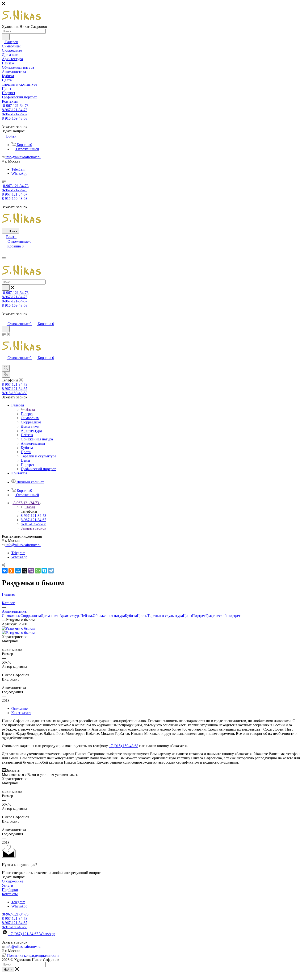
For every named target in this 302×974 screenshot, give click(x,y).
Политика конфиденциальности (33, 955)
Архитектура (69, 616)
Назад (30, 409)
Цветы (142, 616)
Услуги (7, 885)
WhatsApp (19, 173)
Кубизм (131, 616)
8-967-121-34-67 (14, 114)
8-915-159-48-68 (14, 118)
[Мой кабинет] (4, 319)
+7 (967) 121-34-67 (32, 934)
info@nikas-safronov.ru (23, 157)
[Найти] (6, 37)
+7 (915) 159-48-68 (123, 746)
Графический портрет (223, 616)
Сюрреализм (31, 616)
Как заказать (21, 713)
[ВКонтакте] (5, 570)
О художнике (12, 881)
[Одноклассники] (11, 570)
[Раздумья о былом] (18, 628)
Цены (187, 616)
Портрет (199, 616)
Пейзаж (86, 616)
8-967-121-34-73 (16, 106)
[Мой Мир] (18, 570)
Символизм (11, 616)
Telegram (18, 169)
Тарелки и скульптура (165, 616)
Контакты (10, 894)
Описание (19, 708)
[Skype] (44, 570)
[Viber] (31, 570)
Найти (8, 969)
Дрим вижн (50, 616)
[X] (24, 570)
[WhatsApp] (38, 570)
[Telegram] (51, 570)
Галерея (27, 414)
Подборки (10, 890)
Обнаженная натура (109, 616)
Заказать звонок (33, 528)
